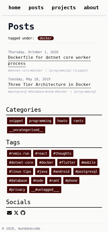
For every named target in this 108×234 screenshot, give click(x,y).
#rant (54, 181)
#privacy (17, 190)
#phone (71, 181)
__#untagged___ (45, 190)
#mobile (88, 162)
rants (78, 121)
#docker (46, 162)
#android (61, 171)
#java (42, 171)
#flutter (67, 162)
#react (41, 153)
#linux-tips (20, 171)
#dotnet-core (21, 162)
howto (62, 121)
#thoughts (62, 153)
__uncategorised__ (26, 130)
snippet (16, 121)
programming (40, 121)
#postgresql (86, 171)
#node (38, 181)
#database (18, 181)
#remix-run (19, 153)
